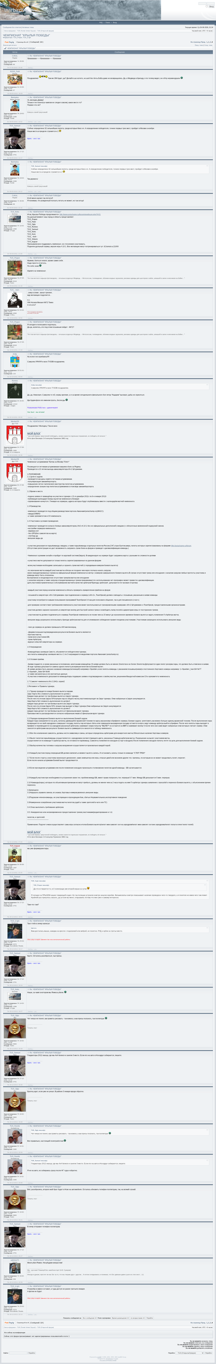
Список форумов (9, 31)
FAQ (101, 22)
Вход (115, 22)
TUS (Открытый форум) (45, 31)
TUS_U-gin (27, 37)
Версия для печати (10, 45)
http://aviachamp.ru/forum (181, 546)
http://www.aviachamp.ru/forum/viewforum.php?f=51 (80, 214)
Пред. (203, 42)
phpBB (99, 1357)
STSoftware (109, 1358)
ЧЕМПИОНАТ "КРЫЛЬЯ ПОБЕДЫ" (26, 35)
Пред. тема (199, 45)
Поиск (108, 22)
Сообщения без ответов (12, 27)
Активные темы (28, 27)
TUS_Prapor (17, 37)
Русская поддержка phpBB (108, 1360)
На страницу (196, 42)
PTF (116, 1358)
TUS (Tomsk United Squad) (26, 31)
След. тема (208, 45)
